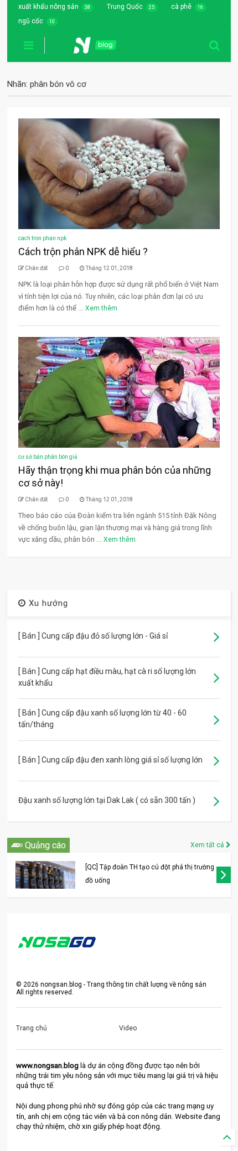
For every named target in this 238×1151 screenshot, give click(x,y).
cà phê (181, 7)
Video (128, 1028)
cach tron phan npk (42, 238)
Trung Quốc (125, 7)
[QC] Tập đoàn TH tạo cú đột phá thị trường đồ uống (149, 873)
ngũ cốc (30, 21)
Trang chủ (31, 1028)
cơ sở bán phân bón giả (47, 457)
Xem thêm (101, 308)
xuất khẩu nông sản (48, 7)
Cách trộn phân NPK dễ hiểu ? (83, 251)
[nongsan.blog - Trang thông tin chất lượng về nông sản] (102, 48)
